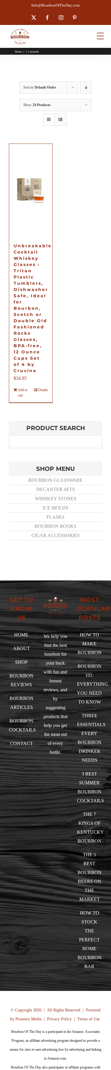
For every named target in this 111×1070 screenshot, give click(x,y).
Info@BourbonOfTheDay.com (55, 5)
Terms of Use (88, 1019)
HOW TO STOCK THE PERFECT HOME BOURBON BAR (90, 939)
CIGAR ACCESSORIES (55, 535)
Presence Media (28, 1019)
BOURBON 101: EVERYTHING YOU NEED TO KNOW (92, 684)
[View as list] (60, 119)
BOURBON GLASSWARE (55, 480)
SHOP (21, 662)
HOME (21, 634)
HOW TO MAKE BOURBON (90, 643)
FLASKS (55, 517)
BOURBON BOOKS (55, 526)
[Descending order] (86, 87)
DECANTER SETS (55, 489)
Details (43, 390)
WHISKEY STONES (55, 498)
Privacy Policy (59, 1019)
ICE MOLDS (55, 507)
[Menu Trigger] (100, 35)
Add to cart (23, 392)
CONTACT (21, 743)
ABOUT (21, 648)
